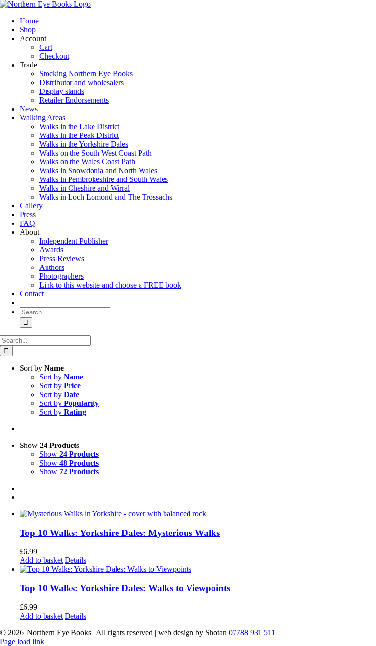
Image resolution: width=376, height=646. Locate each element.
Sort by (61, 377)
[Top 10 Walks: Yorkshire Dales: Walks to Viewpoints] (198, 569)
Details (75, 560)
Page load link (22, 641)
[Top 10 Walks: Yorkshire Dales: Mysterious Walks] (198, 514)
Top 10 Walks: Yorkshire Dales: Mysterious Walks (120, 533)
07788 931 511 (252, 632)
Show (69, 454)
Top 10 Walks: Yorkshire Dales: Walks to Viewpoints (125, 588)
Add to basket (41, 560)
